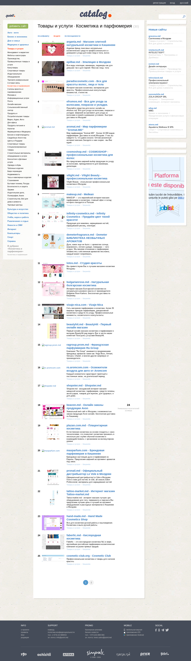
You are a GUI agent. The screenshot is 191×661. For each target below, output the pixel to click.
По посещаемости (72, 36)
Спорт (10, 237)
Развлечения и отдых (17, 221)
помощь (51, 630)
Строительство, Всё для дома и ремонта (166, 42)
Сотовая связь (13, 83)
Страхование (13, 180)
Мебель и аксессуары (16, 55)
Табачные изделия (15, 168)
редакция (25, 637)
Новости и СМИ (14, 225)
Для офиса (12, 123)
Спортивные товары (16, 71)
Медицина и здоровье (18, 44)
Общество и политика (18, 213)
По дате (57, 36)
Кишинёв (86, 56)
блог (22, 635)
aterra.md (153, 124)
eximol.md (154, 64)
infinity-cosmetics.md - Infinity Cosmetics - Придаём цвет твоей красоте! (88, 216)
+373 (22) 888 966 (96, 635)
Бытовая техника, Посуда (18, 184)
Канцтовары (12, 68)
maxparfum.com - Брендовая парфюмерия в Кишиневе (85, 452)
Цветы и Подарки (14, 141)
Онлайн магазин (14, 104)
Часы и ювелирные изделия (19, 177)
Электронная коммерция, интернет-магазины (164, 100)
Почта (10, 101)
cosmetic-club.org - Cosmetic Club (89, 555)
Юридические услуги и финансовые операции (166, 117)
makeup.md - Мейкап (80, 194)
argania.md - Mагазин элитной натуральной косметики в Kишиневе (91, 43)
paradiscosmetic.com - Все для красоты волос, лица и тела (87, 83)
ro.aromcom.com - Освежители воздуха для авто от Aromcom (87, 369)
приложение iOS (133, 632)
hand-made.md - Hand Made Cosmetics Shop (84, 518)
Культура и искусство (17, 209)
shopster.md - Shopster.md (84, 385)
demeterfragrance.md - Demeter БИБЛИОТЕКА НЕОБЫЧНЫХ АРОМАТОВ (87, 238)
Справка (11, 241)
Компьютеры (13, 233)
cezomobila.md (156, 94)
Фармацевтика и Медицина (19, 132)
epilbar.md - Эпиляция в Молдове (89, 62)
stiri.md (164, 654)
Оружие (10, 190)
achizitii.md (44, 654)
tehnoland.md (156, 78)
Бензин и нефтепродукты (18, 135)
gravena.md (155, 36)
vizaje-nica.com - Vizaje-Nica (85, 304)
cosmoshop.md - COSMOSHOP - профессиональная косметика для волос (90, 155)
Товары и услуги (15, 49)
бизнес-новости (91, 632)
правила (24, 632)
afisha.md (68, 654)
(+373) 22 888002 (59, 635)
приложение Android (135, 635)
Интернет (11, 229)
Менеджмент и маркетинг (18, 52)
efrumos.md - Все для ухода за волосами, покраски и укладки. (87, 103)
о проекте (25, 630)
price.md (145, 654)
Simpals (95, 652)
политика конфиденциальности (61, 632)
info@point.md (62, 637)
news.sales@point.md (103, 637)
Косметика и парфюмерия (18, 86)
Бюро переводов (14, 171)
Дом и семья (13, 41)
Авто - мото (13, 33)
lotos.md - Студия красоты (84, 263)
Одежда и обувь (14, 165)
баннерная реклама (93, 630)
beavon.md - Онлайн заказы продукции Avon (85, 406)
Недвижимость (13, 174)
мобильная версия (134, 630)
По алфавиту (43, 36)
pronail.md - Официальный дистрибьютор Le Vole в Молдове (89, 472)
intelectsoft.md (156, 50)
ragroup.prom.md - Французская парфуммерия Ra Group (88, 346)
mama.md (123, 654)
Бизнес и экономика (17, 37)
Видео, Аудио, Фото (15, 120)
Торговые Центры (15, 205)
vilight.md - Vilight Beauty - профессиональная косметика (87, 177)
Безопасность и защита (17, 187)
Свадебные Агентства (16, 138)
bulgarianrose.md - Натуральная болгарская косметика (88, 284)
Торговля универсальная (18, 80)
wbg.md (153, 108)
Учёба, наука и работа (18, 217)
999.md (24, 654)
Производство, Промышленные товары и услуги (18, 62)
